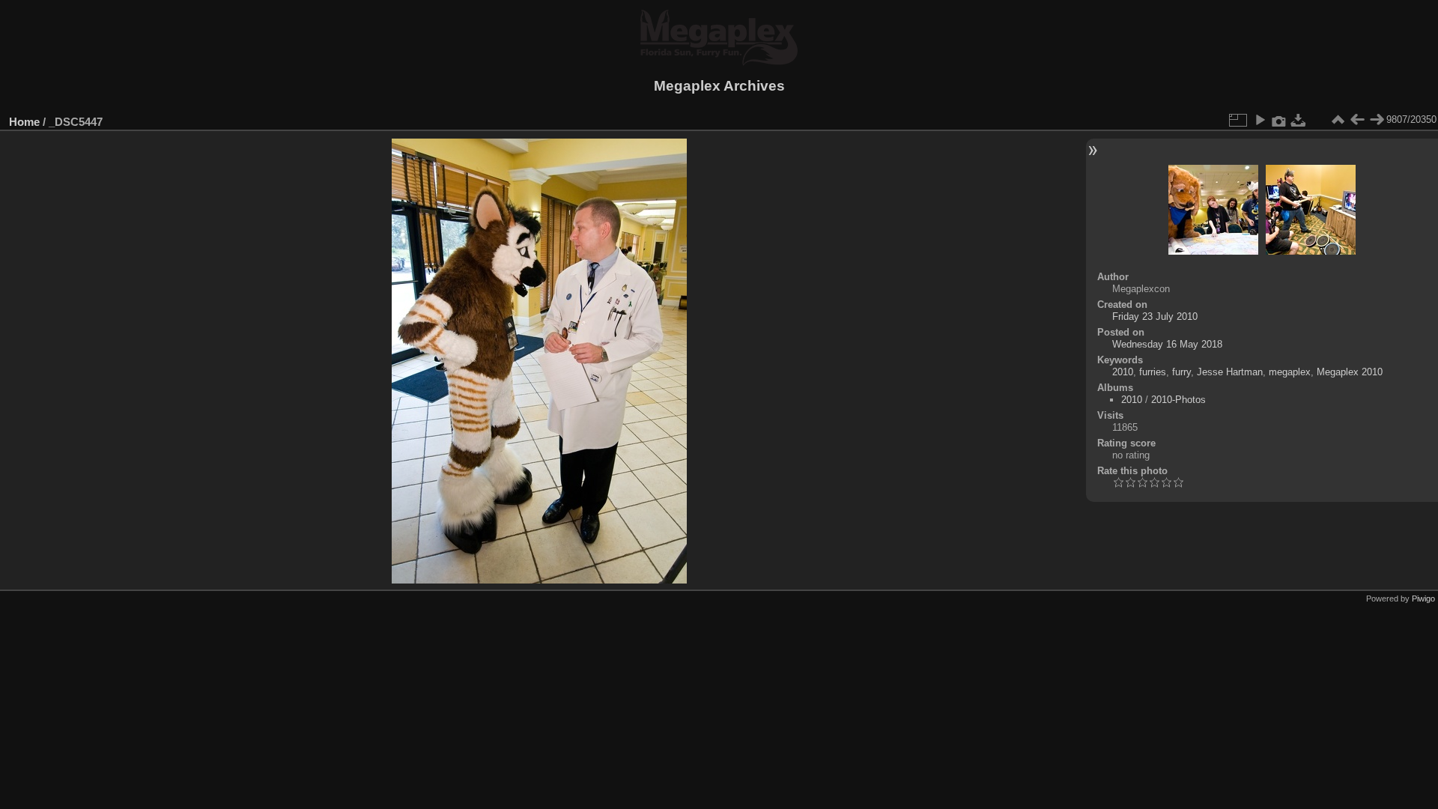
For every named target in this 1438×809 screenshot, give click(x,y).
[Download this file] (1298, 120)
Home (24, 121)
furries (1152, 372)
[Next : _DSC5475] (1376, 120)
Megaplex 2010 (1350, 372)
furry (1181, 372)
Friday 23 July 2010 (1155, 316)
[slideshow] (1259, 120)
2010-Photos (1178, 399)
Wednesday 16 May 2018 (1167, 344)
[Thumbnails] (1337, 120)
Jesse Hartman (1230, 372)
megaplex (1290, 372)
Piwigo (1423, 598)
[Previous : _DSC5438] (1357, 120)
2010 (1122, 372)
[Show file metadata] (1279, 120)
